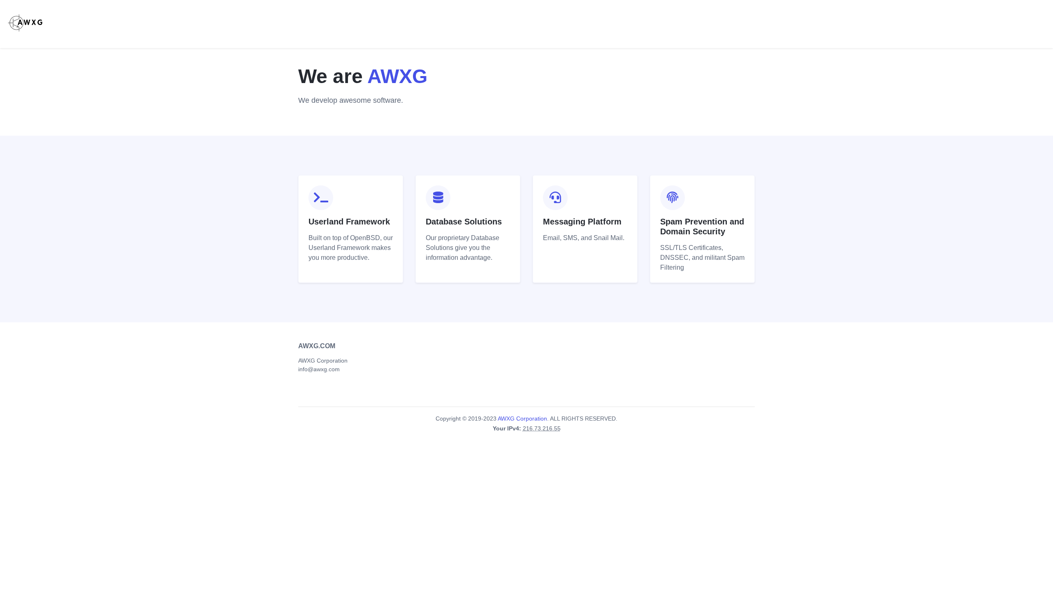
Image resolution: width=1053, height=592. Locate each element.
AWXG (397, 76)
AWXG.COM (316, 345)
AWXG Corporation (323, 360)
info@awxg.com (319, 369)
